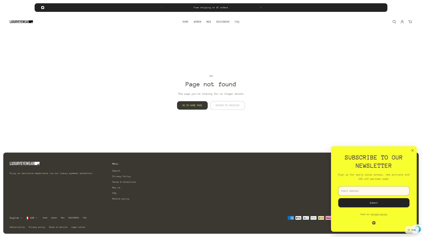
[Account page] (402, 21)
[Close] (412, 150)
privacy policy (379, 214)
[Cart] (410, 21)
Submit (374, 202)
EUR (32, 218)
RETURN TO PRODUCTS (228, 105)
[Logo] (21, 21)
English (14, 218)
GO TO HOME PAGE (192, 105)
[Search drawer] (394, 21)
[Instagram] (42, 7)
